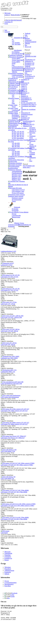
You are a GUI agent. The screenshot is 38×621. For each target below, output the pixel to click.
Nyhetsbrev (7, 556)
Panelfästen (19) (29, 64)
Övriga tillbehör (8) (32, 145)
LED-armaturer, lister (18, 191)
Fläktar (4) (24, 91)
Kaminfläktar (15, 116)
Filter (13, 103)
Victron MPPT (16, 58)
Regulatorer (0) (29, 69)
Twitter (12, 595)
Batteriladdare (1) (26, 98)
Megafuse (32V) (16, 175)
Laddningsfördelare (17, 67)
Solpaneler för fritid (19, 37)
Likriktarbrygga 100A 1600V (9, 358)
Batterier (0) (24, 96)
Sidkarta (6, 574)
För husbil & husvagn (18, 53)
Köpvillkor (7, 586)
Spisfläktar (19, 92)
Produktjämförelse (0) (24, 225)
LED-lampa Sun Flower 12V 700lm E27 (13, 438)
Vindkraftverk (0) (30, 68)
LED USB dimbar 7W (7, 478)
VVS (26, 37)
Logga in (7, 14)
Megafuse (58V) (16, 176)
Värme (16, 108)
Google (12, 596)
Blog (30, 161)
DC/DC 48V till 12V (18, 135)
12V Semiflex (16, 42)
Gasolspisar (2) (29, 78)
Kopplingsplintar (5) (29, 121)
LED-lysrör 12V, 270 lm (8, 304)
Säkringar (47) (27, 122)
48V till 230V (16, 146)
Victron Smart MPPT (18, 60)
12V (13, 41)
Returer (6, 560)
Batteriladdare (22, 123)
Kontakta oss (8, 558)
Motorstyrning (16, 217)
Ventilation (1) (25, 93)
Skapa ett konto (15, 14)
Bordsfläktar (15, 115)
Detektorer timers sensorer (15, 196)
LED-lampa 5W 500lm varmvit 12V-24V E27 (14, 424)
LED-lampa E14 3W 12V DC (9, 277)
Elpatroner (19, 93)
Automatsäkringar (17, 171)
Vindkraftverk (12, 80)
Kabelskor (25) (25, 118)
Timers (14, 201)
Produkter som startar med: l (29, 166)
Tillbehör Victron (19, 223)
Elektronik (17, 207)
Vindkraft (27, 33)
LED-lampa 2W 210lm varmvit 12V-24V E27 (14, 410)
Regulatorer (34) (29, 63)
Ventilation (19, 120)
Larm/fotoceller (16, 215)
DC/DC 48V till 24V (18, 136)
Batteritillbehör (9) (26, 99)
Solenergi (7, 32)
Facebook (14, 593)
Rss (8, 598)
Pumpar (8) (24, 84)
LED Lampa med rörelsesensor (10, 397)
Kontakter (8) (25, 119)
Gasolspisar (19, 90)
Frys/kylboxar (12, 88)
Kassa (6, 23)
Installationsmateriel (30, 42)
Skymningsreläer (17, 199)
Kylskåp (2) (28, 74)
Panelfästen (19, 73)
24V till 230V (16, 145)
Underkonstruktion (17, 75)
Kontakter (18, 165)
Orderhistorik (8, 553)
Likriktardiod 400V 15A (8, 371)
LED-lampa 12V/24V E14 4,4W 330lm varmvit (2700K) (17, 505)
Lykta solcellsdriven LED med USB (11, 383)
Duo (13, 65)
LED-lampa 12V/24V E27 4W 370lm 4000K (14, 492)
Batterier (27, 38)
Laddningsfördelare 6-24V (8, 251)
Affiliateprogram (9, 570)
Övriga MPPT (16, 62)
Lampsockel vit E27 (6, 265)
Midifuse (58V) (16, 179)
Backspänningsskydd (18, 70)
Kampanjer (11, 226)
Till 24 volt (28, 46)
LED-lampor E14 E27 (18, 189)
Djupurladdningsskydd (18, 68)
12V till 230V (16, 143)
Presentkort (7, 569)
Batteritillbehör (12, 126)
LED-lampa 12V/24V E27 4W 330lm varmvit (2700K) (17, 465)
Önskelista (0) (8, 22)
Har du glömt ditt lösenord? (14, 20)
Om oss (6, 581)
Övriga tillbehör (23, 212)
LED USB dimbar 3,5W (8, 451)
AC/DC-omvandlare (18, 138)
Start (5, 30)
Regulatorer (20, 57)
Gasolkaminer (16, 110)
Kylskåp (17, 85)
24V (13, 96)
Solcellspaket (18, 50)
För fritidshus (16, 52)
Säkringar (18, 170)
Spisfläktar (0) (25, 79)
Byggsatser (15, 209)
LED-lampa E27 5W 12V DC (9, 290)
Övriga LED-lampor (18, 193)
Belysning (18, 188)
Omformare (28, 40)
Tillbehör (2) (28, 71)
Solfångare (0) (29, 61)
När (9, 231)
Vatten (15, 105)
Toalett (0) (24, 89)
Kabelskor (19, 163)
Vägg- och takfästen (18, 77)
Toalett (16, 111)
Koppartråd (15, 210)
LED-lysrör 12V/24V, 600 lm (9, 331)
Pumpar (16, 98)
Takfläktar (15, 118)
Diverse (14, 214)
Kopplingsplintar (13, 168)
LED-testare (4, 532)
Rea (26, 45)
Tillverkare (7, 567)
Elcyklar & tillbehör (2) (32, 130)
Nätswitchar (20, 160)
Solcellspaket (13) (30, 59)
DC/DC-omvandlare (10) (28, 103)
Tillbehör (14, 72)
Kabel (15, 161)
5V (13, 39)
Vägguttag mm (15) (28, 124)
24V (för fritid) (16, 44)
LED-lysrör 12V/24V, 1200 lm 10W (11, 317)
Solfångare (19, 55)
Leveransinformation (10, 582)
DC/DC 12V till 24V (18, 131)
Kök (26, 35)
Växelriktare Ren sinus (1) (28, 104)
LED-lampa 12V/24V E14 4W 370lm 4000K (14, 519)
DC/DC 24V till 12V (18, 133)
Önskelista (7, 555)
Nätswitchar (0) (25, 113)
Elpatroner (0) (25, 83)
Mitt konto (7, 13)
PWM (13, 63)
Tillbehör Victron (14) (32, 148)
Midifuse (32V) (16, 178)
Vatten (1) (24, 86)
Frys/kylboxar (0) (30, 76)
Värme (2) (24, 88)
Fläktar (16, 113)
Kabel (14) (24, 116)
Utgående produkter (14, 225)
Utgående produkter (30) (32, 154)
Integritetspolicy (9, 584)
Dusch (14, 106)
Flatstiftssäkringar (17, 173)
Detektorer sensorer (17, 198)
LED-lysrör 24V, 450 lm (8, 344)
